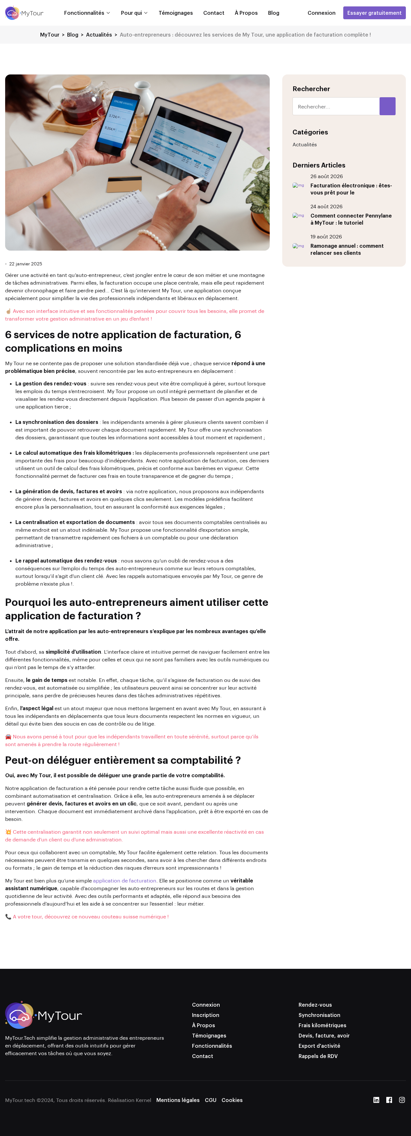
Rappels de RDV (318, 1056)
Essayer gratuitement (374, 13)
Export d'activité (319, 1046)
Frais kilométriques (322, 1025)
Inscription (205, 1015)
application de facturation (124, 880)
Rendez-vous (315, 1005)
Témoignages (176, 13)
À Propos (246, 13)
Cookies (232, 1100)
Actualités (305, 144)
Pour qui (131, 13)
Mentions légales (178, 1100)
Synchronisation (319, 1015)
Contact (213, 13)
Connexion (206, 1005)
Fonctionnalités (84, 13)
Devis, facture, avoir (324, 1035)
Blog (273, 13)
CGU (210, 1100)
